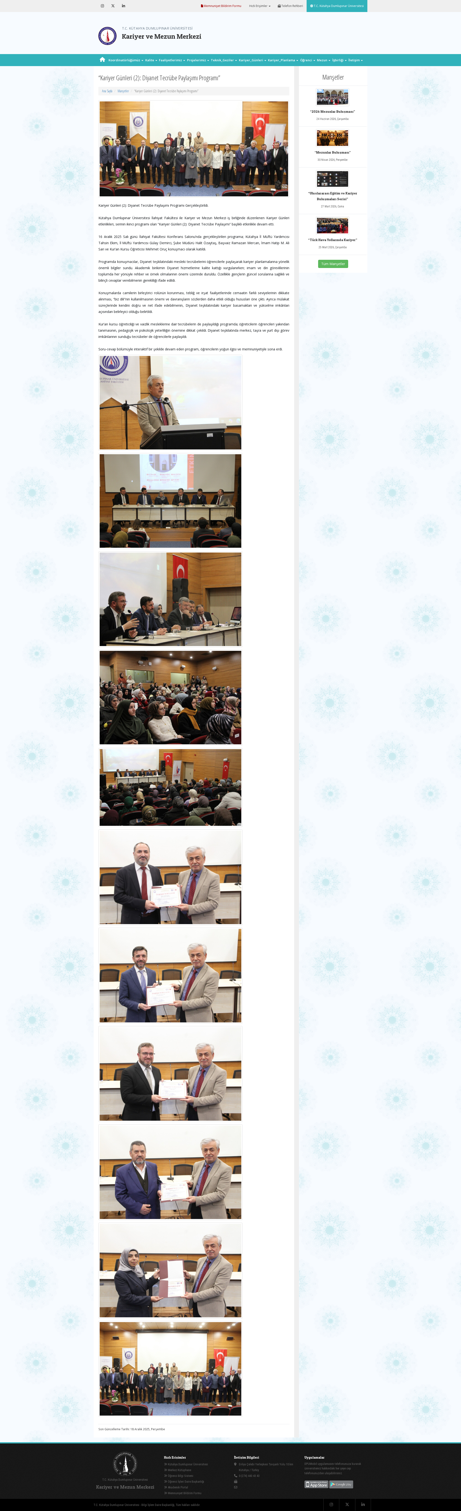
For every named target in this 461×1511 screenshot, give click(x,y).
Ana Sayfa (107, 91)
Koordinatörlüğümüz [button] (125, 60)
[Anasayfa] (102, 60)
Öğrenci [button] (306, 60)
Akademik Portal (177, 1487)
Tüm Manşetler (333, 263)
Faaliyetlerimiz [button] (171, 60)
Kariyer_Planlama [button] (282, 60)
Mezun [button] (322, 60)
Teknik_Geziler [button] (223, 60)
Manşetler (123, 91)
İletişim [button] (354, 60)
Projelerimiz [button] (197, 60)
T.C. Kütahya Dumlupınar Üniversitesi (338, 6)
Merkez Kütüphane (179, 1470)
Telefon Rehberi (292, 6)
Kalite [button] (150, 60)
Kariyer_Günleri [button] (251, 60)
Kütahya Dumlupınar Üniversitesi (187, 1464)
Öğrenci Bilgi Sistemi (180, 1476)
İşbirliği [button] (338, 60)
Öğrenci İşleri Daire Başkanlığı (185, 1481)
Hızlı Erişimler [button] (258, 6)
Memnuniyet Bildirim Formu (222, 6)
